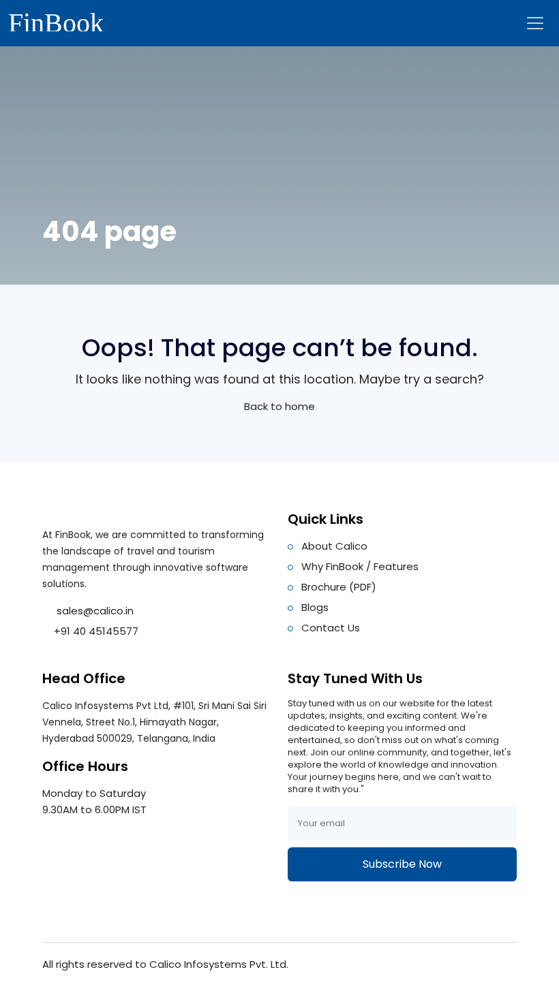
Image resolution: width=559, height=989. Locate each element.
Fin (56, 20)
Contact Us (330, 628)
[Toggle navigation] (535, 22)
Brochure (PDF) (338, 587)
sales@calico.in (94, 610)
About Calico (334, 546)
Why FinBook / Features (360, 566)
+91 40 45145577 (96, 631)
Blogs (315, 607)
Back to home (279, 406)
